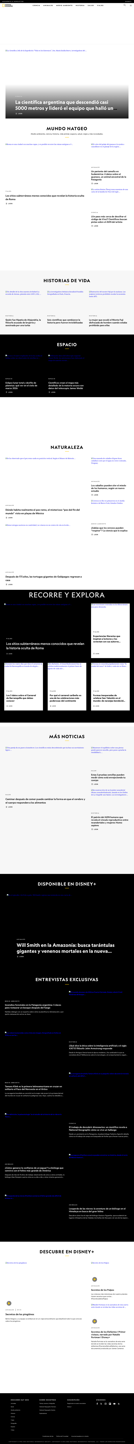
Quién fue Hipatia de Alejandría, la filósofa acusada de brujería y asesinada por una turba (23, 323)
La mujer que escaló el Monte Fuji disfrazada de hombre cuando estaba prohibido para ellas (108, 323)
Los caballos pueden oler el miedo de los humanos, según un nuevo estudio (108, 488)
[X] (101, 1404)
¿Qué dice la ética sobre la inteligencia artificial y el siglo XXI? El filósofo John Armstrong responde (98, 1047)
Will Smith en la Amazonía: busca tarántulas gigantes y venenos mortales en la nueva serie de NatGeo (66, 951)
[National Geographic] (3, 5)
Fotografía (13, 1423)
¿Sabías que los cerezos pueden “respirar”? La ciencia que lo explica (109, 529)
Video (12, 1430)
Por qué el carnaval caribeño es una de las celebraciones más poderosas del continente (65, 698)
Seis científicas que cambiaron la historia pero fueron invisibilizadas (65, 321)
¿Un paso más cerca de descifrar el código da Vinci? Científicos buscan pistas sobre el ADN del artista (109, 219)
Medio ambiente (15, 1410)
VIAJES (8, 191)
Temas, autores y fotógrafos (47, 1403)
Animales (95, 167)
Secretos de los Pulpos (102, 1290)
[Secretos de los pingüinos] (9, 1303)
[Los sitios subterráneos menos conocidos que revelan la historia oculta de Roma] (45, 630)
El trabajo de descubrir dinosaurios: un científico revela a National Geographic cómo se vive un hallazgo (98, 1128)
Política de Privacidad (62, 1436)
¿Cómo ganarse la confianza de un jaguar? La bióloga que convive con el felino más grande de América (34, 1169)
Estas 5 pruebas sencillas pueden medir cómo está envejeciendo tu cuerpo (108, 777)
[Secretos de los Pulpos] (110, 1272)
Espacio (8, 378)
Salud (8, 794)
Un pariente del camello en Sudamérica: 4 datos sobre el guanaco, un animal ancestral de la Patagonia (108, 175)
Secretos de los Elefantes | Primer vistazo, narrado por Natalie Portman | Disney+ (108, 1334)
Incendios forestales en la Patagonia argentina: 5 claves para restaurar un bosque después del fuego (33, 1006)
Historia (13, 1413)
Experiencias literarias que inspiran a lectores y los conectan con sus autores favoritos (106, 640)
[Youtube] (114, 1404)
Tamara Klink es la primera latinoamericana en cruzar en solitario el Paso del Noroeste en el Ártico (33, 1088)
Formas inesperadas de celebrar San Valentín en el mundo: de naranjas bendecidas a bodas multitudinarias (109, 699)
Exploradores (43, 1413)
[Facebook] (97, 1404)
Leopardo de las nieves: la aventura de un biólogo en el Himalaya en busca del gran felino (97, 1210)
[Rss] (119, 1404)
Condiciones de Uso (47, 1436)
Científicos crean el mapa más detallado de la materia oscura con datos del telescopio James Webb (66, 385)
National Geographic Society (47, 1410)
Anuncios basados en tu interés (80, 1436)
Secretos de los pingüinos (19, 1314)
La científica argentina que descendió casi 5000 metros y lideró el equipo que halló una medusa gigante (65, 108)
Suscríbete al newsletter (13, 1)
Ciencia (18, 96)
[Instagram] (106, 1404)
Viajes (12, 1420)
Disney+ (128, 1)
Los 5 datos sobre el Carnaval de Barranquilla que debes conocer (21, 698)
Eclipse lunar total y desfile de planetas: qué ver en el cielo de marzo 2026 (21, 385)
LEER (20, 113)
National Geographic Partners (47, 1406)
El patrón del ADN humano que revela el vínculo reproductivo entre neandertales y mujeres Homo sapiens (109, 821)
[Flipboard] (110, 1404)
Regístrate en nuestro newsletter (76, 1403)
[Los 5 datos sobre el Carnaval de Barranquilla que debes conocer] (23, 675)
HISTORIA (9, 316)
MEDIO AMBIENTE (98, 523)
